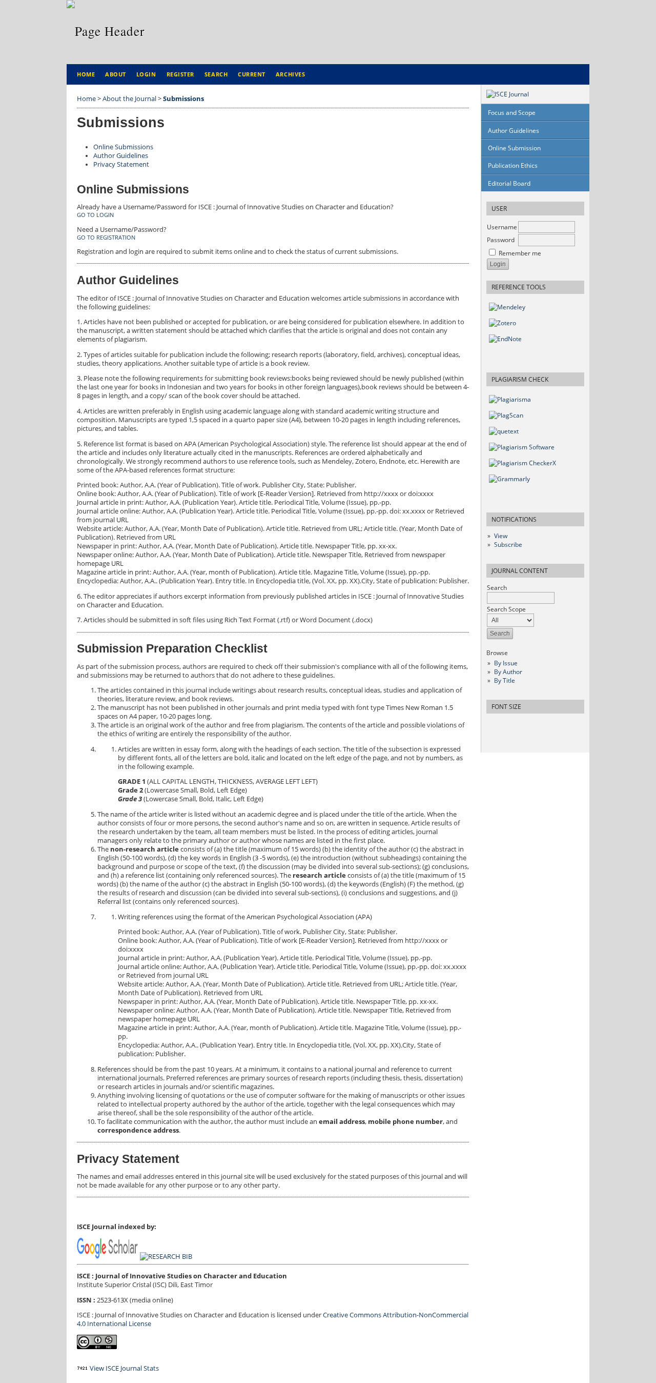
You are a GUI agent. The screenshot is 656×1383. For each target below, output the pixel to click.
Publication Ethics (513, 165)
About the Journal (129, 98)
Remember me (520, 253)
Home (86, 74)
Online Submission (514, 148)
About (115, 74)
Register (180, 74)
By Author (508, 671)
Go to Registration (106, 237)
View (500, 535)
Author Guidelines (513, 130)
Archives (290, 74)
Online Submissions (123, 147)
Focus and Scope (512, 112)
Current (251, 74)
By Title (504, 680)
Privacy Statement (121, 164)
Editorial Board (509, 183)
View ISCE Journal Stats (124, 1368)
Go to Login (95, 215)
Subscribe (508, 544)
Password (501, 239)
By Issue (506, 663)
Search (216, 74)
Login (146, 74)
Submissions (183, 98)
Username (502, 227)
